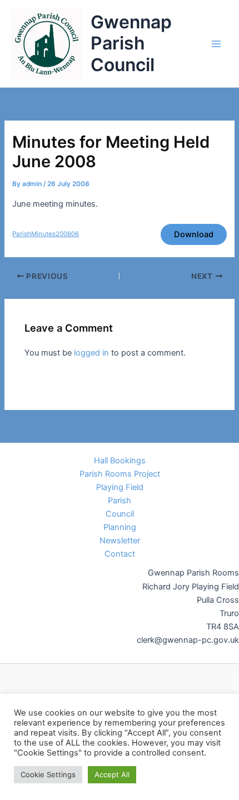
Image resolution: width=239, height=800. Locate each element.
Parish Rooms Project (119, 474)
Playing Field (119, 487)
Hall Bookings (120, 461)
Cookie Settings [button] (48, 774)
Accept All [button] (112, 774)
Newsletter (119, 541)
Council (120, 514)
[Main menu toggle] (216, 44)
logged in (91, 353)
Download (193, 234)
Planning (119, 527)
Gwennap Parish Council (131, 43)
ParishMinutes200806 (45, 234)
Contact (119, 554)
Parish (119, 501)
